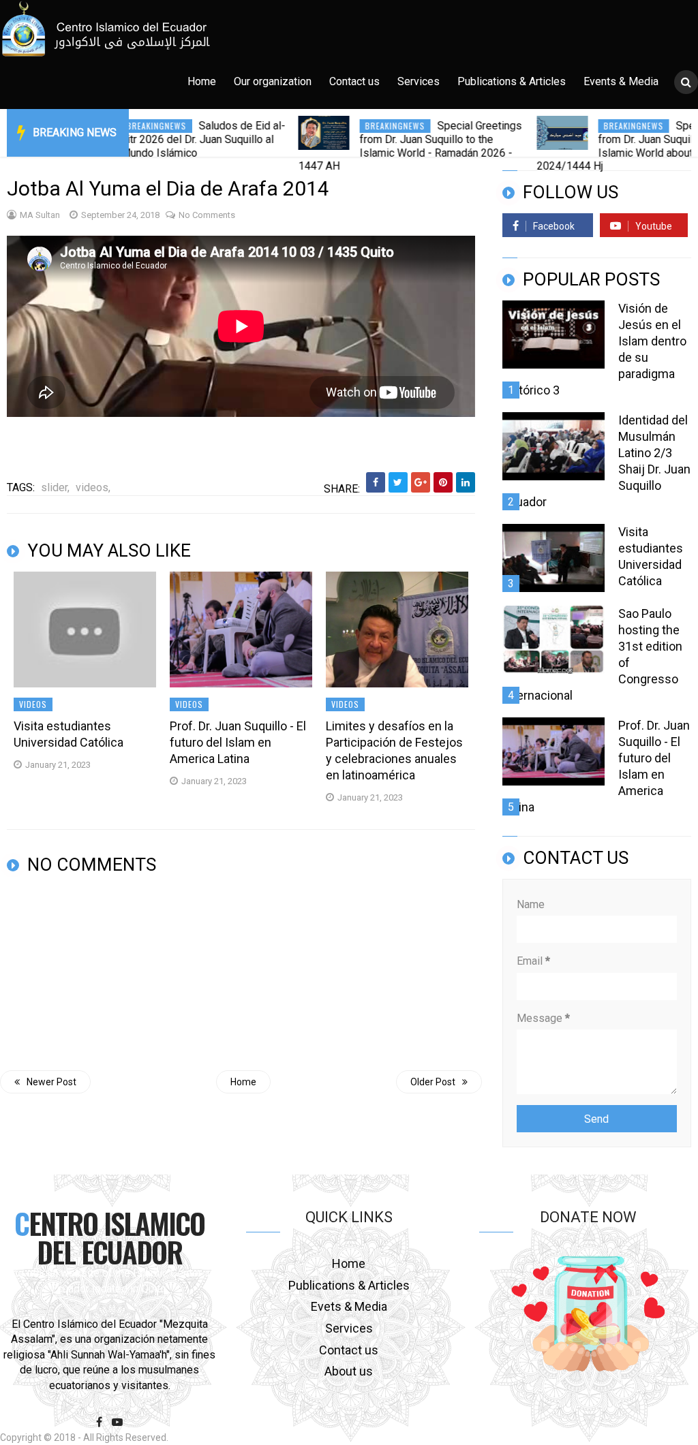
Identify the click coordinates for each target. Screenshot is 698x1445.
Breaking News (75, 132)
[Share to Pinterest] (443, 482)
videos (33, 704)
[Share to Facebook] (375, 482)
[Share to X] (398, 482)
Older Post (432, 1081)
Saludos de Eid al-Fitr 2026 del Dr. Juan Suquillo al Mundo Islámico (165, 139)
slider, (55, 487)
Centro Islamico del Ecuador (109, 1237)
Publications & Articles (511, 81)
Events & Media (620, 81)
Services (418, 81)
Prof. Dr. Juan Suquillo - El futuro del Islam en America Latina (238, 742)
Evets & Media (349, 1306)
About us (348, 1371)
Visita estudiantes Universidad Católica (68, 734)
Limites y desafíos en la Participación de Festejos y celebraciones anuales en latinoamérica (394, 750)
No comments (207, 215)
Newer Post (51, 1081)
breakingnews (357, 125)
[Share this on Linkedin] (465, 482)
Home (201, 81)
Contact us (354, 81)
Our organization (273, 81)
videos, (93, 487)
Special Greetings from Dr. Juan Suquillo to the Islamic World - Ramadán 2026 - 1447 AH (372, 145)
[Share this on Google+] (420, 482)
